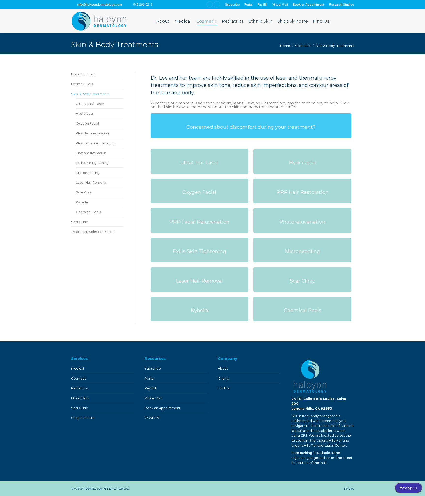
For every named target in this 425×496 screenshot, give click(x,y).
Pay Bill (150, 388)
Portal (149, 378)
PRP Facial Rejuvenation (95, 143)
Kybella (82, 202)
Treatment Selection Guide (93, 232)
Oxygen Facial (87, 123)
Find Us (223, 388)
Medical (77, 368)
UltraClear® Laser (90, 104)
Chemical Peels (88, 212)
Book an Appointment (162, 408)
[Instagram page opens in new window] (217, 4)
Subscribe (153, 368)
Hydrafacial (85, 113)
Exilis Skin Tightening (92, 163)
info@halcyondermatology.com (99, 4)
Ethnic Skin (80, 398)
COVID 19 (152, 418)
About (223, 368)
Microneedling (87, 173)
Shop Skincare (83, 418)
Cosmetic (79, 378)
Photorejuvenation (91, 153)
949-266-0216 (142, 4)
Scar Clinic (84, 192)
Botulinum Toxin (83, 74)
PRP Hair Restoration (92, 133)
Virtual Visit (153, 398)
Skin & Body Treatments (90, 94)
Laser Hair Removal (91, 182)
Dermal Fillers (82, 84)
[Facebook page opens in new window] (209, 4)
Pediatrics (79, 388)
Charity (223, 378)
